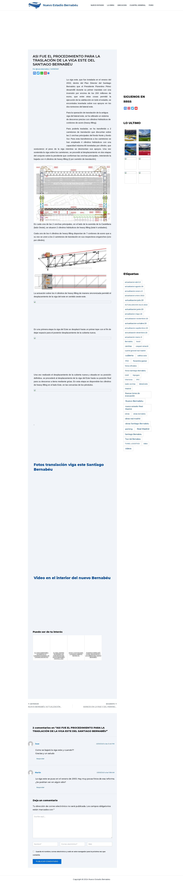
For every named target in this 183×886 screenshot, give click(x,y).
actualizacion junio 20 (134, 309)
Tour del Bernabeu (133, 439)
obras (127, 414)
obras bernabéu (139, 414)
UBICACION (122, 5)
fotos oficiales (131, 366)
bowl (138, 341)
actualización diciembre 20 (136, 333)
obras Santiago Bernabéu (137, 424)
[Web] (99, 844)
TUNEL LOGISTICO (132, 444)
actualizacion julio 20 (134, 300)
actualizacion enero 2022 (134, 296)
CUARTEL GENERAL (138, 5)
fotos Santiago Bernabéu (135, 371)
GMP (127, 375)
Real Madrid (143, 429)
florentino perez (140, 361)
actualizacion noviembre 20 (136, 319)
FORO (151, 5)
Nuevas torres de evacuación (132, 394)
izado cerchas (130, 384)
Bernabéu (129, 341)
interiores (128, 380)
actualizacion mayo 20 (133, 314)
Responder (40, 758)
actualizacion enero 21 (134, 291)
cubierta (129, 355)
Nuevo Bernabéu (134, 401)
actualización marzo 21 (133, 337)
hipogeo (136, 375)
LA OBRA (110, 5)
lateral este (143, 384)
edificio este (142, 356)
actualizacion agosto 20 (134, 286)
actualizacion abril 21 (133, 282)
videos (128, 448)
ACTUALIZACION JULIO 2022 (136, 305)
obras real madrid (132, 419)
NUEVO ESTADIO (97, 5)
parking (128, 429)
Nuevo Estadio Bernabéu (60, 5)
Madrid (128, 389)
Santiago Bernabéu (133, 434)
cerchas (128, 346)
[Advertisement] (72, 34)
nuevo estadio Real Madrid (134, 407)
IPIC (137, 380)
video (145, 444)
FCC (127, 361)
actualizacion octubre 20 (136, 323)
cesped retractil (142, 346)
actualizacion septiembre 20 (136, 328)
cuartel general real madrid (135, 351)
